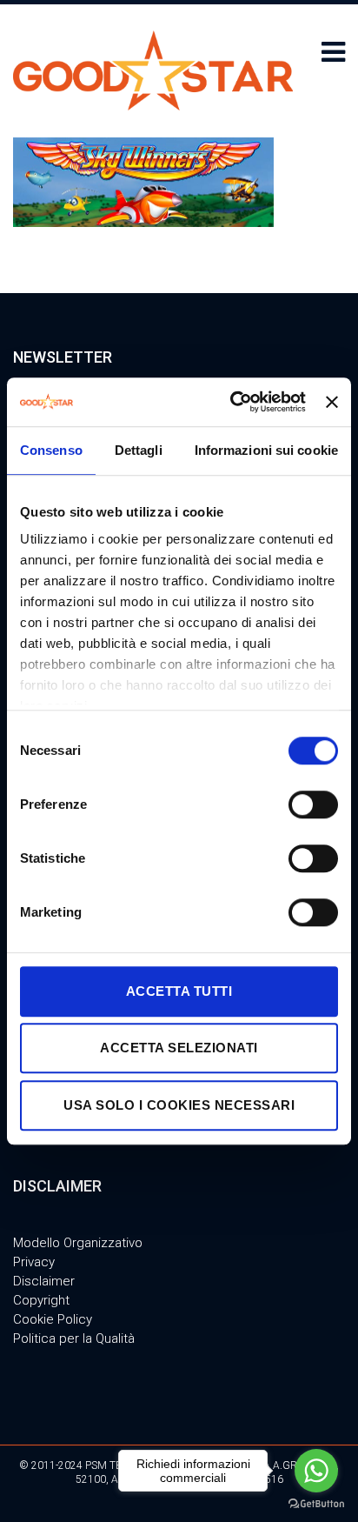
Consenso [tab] (51, 450)
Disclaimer (44, 1281)
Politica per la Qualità (74, 1338)
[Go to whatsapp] (316, 1470)
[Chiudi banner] (332, 402)
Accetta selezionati (179, 1047)
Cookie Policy (52, 1319)
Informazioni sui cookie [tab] (266, 450)
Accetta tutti (179, 991)
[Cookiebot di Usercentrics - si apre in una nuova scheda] (232, 402)
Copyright (41, 1300)
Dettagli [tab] (138, 450)
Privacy (34, 1262)
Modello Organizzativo (78, 1243)
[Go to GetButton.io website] (316, 1504)
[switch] (313, 804)
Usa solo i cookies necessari (179, 1105)
